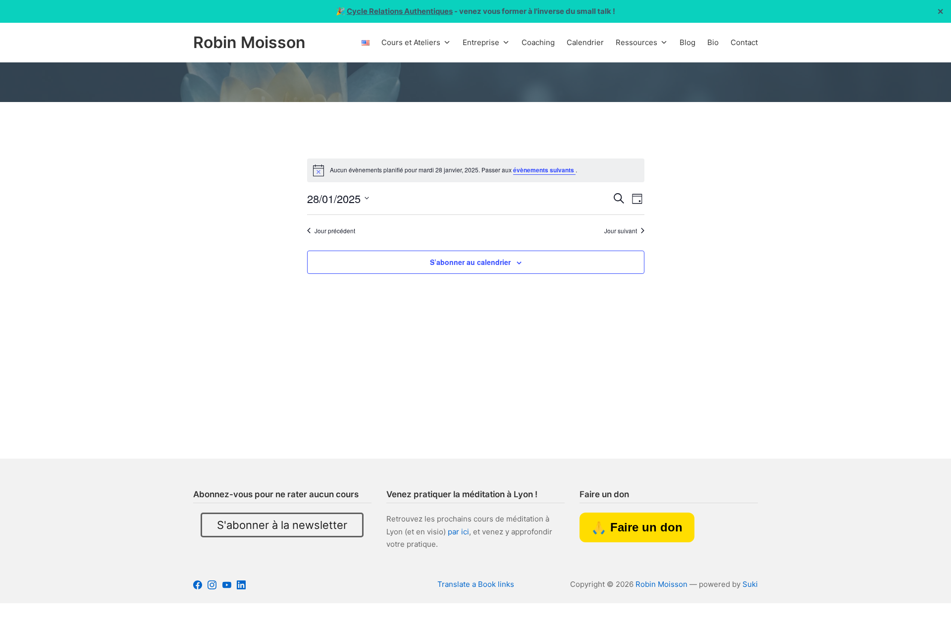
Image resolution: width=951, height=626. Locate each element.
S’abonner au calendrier (470, 262)
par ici (458, 531)
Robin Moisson (661, 584)
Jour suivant (620, 231)
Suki (750, 584)
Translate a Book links (475, 584)
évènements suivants (544, 169)
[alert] (475, 170)
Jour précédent (335, 231)
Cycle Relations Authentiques (400, 11)
